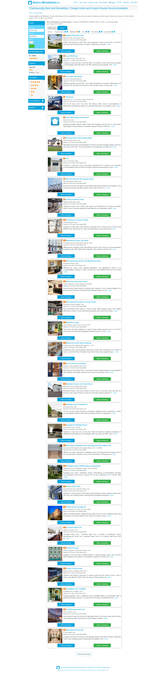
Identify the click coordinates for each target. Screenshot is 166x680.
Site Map (134, 2)
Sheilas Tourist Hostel (74, 568)
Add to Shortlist (66, 51)
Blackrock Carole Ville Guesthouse (79, 343)
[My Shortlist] (70, 667)
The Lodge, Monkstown (73, 76)
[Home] (63, 667)
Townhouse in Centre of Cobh (77, 220)
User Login (83, 2)
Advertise (126, 2)
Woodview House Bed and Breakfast (78, 138)
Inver (67, 158)
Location (31, 27)
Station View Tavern (73, 486)
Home (76, 2)
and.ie (46, 2)
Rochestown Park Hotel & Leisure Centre (81, 302)
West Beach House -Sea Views (77, 240)
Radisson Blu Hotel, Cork (74, 35)
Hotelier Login (93, 2)
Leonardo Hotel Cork (73, 527)
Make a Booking (102, 51)
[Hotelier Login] (85, 667)
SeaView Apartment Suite (74, 199)
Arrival (31, 33)
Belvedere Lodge (72, 322)
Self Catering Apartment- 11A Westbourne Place (83, 261)
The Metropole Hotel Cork (75, 609)
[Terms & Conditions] (96, 667)
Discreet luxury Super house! (77, 281)
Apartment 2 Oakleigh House (76, 425)
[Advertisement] (129, 49)
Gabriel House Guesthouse (76, 507)
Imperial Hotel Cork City (74, 630)
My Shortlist (103, 2)
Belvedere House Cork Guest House (79, 384)
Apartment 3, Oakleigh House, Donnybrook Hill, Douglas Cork (88, 445)
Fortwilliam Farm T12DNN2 (76, 589)
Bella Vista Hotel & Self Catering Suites (79, 179)
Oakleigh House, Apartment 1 (76, 404)
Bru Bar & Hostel (72, 548)
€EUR (119, 2)
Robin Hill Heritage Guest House (77, 117)
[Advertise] (77, 667)
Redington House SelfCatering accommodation (83, 466)
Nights (31, 39)
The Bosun (69, 97)
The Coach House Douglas (76, 363)
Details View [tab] (52, 28)
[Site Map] (106, 667)
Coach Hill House (71, 56)
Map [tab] (62, 28)
